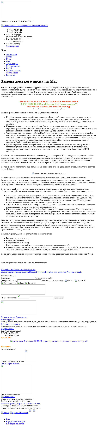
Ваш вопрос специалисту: (52, 281)
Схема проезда (12, 46)
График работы (7, 329)
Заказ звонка (21, 317)
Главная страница (8, 403)
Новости (16, 363)
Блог (8, 61)
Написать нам (34, 403)
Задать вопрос (12, 64)
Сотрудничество (13, 66)
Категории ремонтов (15, 424)
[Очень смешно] (8, 283)
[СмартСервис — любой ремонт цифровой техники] (24, 25)
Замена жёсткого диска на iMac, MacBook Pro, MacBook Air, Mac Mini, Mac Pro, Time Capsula (41, 272)
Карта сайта (22, 403)
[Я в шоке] (30, 283)
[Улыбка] (69, 281)
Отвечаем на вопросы (10, 324)
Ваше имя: (5, 278)
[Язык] (20, 283)
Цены (8, 59)
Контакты (10, 75)
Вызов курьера (7, 319)
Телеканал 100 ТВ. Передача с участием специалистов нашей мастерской (55, 341)
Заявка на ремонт (13, 70)
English (9, 68)
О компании (11, 54)
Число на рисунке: (9, 298)
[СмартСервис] (8, 397)
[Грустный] (80, 281)
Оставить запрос (8, 317)
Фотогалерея (6, 363)
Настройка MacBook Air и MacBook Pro (18, 270)
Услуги (9, 57)
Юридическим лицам (15, 421)
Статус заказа (12, 73)
